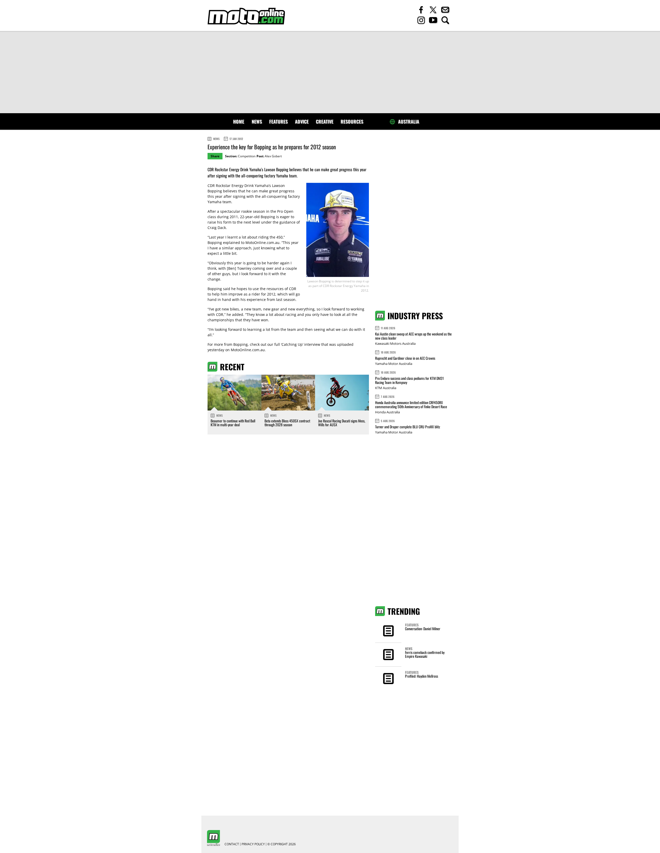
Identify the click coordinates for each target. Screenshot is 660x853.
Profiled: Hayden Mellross (421, 676)
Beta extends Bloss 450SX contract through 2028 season (287, 422)
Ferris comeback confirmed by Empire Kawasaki (424, 654)
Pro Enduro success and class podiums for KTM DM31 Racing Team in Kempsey (409, 380)
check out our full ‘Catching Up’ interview (285, 344)
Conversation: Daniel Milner (422, 628)
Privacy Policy (253, 844)
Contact (232, 844)
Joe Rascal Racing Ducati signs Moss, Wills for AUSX (341, 422)
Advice (302, 121)
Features (278, 121)
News (257, 121)
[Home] (246, 16)
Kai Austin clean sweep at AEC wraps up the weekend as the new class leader (413, 336)
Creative (324, 121)
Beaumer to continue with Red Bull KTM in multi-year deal (233, 422)
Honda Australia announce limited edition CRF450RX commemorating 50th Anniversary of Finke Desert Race (411, 404)
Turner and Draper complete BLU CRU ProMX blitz (407, 426)
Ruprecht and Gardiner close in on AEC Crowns (405, 358)
